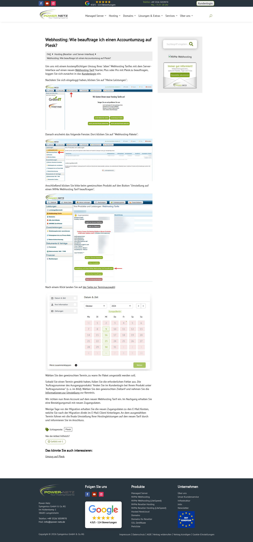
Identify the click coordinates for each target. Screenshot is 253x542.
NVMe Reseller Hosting (142, 504)
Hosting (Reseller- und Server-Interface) (74, 54)
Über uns (185, 15)
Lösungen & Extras (149, 15)
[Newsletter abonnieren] (180, 87)
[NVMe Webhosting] (180, 56)
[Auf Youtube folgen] (47, 3)
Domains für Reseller (141, 519)
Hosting (113, 15)
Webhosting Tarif (84, 70)
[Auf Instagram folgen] (53, 3)
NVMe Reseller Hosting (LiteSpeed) (148, 507)
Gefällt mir (56, 441)
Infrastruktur (184, 500)
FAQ (49, 54)
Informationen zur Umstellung (62, 392)
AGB (149, 534)
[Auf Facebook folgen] (41, 3)
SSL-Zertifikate (138, 522)
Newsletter (183, 507)
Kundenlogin (205, 3)
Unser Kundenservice (188, 496)
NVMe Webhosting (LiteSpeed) (146, 500)
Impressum (124, 534)
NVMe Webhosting (140, 496)
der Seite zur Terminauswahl (99, 287)
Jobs (180, 504)
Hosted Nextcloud (140, 511)
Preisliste (135, 526)
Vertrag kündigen (182, 534)
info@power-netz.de (54, 521)
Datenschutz (139, 534)
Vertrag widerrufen (162, 534)
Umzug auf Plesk (55, 456)
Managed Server (94, 15)
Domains (128, 15)
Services (170, 15)
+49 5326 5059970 (159, 2)
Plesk (68, 429)
